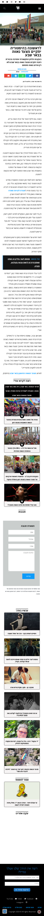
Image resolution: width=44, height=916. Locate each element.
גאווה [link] (36, 391)
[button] (40, 8)
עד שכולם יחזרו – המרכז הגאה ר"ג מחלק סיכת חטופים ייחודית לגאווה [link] (22, 804)
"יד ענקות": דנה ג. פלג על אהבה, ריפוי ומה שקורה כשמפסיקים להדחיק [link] (22, 742)
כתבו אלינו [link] (18, 907)
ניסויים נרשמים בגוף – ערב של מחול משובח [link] (22, 633)
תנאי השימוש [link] (12, 589)
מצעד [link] (7, 391)
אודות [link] (39, 907)
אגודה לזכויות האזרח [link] (16, 190)
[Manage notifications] (39, 912)
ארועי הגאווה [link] (34, 386)
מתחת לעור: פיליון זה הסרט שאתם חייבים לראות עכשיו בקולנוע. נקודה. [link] (22, 660)
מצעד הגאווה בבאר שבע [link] (21, 395)
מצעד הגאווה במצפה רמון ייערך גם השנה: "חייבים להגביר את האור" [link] (22, 770)
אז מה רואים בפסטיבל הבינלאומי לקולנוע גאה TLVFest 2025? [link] (22, 714)
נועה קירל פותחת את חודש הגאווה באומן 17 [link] (22, 505)
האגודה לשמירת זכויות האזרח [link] (22, 391)
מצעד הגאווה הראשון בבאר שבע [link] (23, 373)
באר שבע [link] (24, 386)
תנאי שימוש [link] (30, 907)
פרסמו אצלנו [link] (7, 907)
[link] (23, 2)
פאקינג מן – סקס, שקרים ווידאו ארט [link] (22, 687)
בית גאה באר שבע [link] (12, 386)
